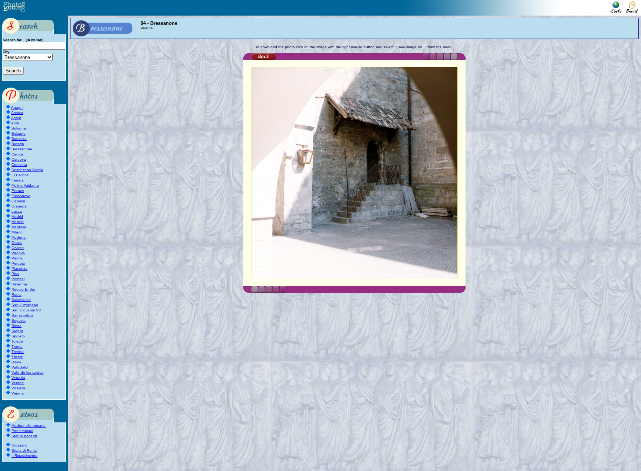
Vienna (17, 393)
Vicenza (18, 388)
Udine (16, 362)
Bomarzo (19, 139)
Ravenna (19, 284)
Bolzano (18, 133)
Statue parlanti (24, 436)
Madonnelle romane (28, 425)
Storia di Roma (24, 450)
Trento (17, 346)
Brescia (17, 144)
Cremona (19, 165)
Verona (17, 383)
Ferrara (17, 180)
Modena (18, 237)
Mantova (18, 227)
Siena (16, 326)
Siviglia (17, 331)
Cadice (17, 154)
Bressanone (21, 149)
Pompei (17, 279)
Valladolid (19, 367)
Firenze (17, 191)
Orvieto (17, 248)
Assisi (16, 118)
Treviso (17, 352)
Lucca (16, 211)
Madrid (17, 217)
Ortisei (16, 243)
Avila (15, 123)
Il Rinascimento (24, 456)
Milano (17, 232)
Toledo (17, 341)
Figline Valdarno (25, 185)
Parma (17, 258)
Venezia (18, 378)
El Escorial (20, 175)
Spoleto (18, 336)
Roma (16, 294)
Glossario (19, 445)
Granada (19, 206)
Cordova (18, 159)
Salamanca (21, 300)
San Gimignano (24, 305)
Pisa (15, 274)
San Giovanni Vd (26, 310)
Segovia (18, 320)
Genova (18, 201)
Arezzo (17, 113)
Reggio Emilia (23, 289)
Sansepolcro (22, 315)
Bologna (18, 128)
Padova (18, 253)
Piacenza (19, 268)
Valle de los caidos (27, 372)
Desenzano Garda (27, 170)
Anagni (17, 107)
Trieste (17, 357)
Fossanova (20, 196)
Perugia (18, 263)
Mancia (17, 222)
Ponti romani (22, 431)
